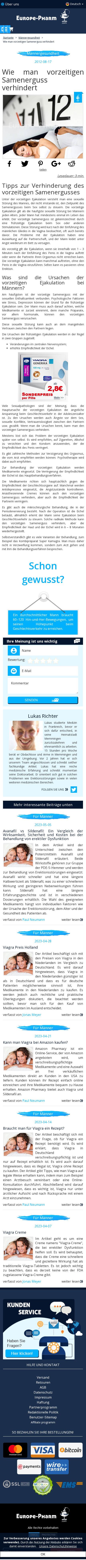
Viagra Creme (14, 1232)
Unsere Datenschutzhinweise (58, 1546)
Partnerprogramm (43, 1407)
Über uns (12, 4)
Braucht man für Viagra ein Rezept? (33, 1128)
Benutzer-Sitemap (43, 1417)
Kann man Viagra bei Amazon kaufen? (35, 1042)
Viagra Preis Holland (20, 947)
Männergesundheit (29, 37)
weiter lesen (71, 919)
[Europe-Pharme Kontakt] (43, 1329)
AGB (43, 1387)
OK (43, 1554)
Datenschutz (43, 1392)
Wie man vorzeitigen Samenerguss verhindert (28, 41)
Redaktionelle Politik (43, 1412)
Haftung (43, 1402)
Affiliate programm (43, 1422)
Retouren (43, 1382)
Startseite (8, 37)
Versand (43, 1377)
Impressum (43, 1397)
